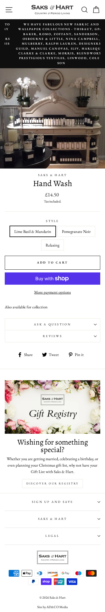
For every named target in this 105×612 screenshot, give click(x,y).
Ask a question (52, 324)
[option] (52, 43)
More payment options (52, 292)
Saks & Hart (52, 175)
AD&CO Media (57, 607)
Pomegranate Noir (76, 231)
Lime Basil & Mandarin (32, 231)
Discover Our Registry (52, 483)
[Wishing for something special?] (52, 407)
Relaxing (52, 245)
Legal (52, 536)
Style (52, 221)
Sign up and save (52, 502)
